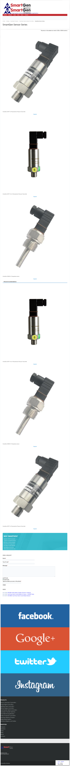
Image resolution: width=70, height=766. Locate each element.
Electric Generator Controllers (8, 702)
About (22, 14)
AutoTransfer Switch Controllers (9, 710)
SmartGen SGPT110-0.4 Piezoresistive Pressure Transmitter (15, 194)
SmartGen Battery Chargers (8, 717)
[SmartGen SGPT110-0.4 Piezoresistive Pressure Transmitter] (35, 154)
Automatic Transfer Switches (8, 712)
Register (62, 761)
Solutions (10, 14)
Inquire (35, 114)
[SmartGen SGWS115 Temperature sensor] (35, 236)
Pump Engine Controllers (7, 704)
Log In (59, 761)
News (18, 14)
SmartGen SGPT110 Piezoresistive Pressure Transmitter (14, 111)
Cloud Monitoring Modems (7, 713)
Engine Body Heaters (6, 719)
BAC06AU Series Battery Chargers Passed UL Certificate (19, 592)
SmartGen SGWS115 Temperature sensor (11, 276)
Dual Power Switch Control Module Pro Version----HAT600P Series (21, 594)
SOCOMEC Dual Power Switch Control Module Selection (19, 595)
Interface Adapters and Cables (8, 721)
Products (5, 14)
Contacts (26, 14)
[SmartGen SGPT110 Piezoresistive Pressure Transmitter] (35, 72)
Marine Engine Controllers (7, 708)
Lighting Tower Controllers (7, 706)
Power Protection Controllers (8, 715)
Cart (58, 763)
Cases (15, 14)
